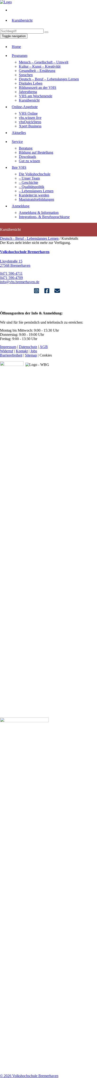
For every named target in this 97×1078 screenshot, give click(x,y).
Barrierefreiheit (11, 355)
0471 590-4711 (11, 273)
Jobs (33, 351)
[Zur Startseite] (6, 2)
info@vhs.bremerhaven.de (19, 282)
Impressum (8, 347)
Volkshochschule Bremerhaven (24, 252)
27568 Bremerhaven (15, 265)
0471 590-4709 (11, 278)
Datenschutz (28, 347)
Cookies (46, 355)
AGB (44, 347)
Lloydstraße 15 (11, 261)
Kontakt (22, 351)
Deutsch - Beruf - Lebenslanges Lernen (29, 238)
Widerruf (6, 351)
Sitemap (31, 355)
